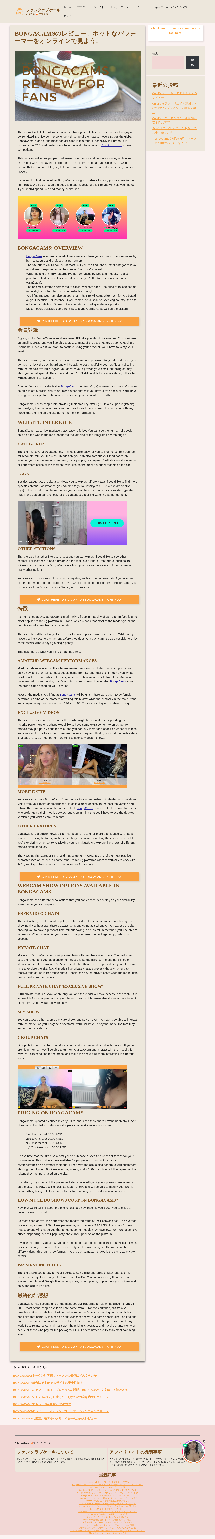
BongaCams (34, 256)
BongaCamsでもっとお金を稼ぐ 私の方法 (42, 1404)
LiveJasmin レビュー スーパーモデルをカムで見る (107, 1482)
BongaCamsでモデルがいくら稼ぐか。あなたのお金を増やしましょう (60, 1397)
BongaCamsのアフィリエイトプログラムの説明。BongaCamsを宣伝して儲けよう (70, 1389)
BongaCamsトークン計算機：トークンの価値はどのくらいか (55, 1375)
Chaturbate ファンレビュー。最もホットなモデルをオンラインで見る (107, 1498)
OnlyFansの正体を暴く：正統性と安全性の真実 (108, 1514)
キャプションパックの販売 (171, 7)
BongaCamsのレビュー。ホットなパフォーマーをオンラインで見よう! (61, 1411)
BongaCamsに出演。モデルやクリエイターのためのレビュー (55, 1418)
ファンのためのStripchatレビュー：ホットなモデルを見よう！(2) (107, 1504)
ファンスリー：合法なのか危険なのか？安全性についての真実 (107, 1525)
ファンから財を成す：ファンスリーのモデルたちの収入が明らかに (107, 1528)
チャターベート (111, 145)
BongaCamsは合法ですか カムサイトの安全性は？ (48, 1382)
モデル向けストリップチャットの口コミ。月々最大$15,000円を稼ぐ (108, 1506)
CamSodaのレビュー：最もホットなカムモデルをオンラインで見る (108, 1490)
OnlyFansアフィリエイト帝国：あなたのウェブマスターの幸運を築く (174, 108)
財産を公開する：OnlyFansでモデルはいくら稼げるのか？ (107, 1522)
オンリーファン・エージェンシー (129, 7)
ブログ (81, 7)
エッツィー (69, 16)
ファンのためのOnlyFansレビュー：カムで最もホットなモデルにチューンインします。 (107, 1531)
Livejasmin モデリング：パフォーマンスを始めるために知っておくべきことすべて (107, 1485)
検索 (155, 53)
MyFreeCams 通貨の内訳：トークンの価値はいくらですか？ (107, 1520)
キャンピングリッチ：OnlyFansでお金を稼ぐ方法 (107, 1517)
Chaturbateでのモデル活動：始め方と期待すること (107, 1501)
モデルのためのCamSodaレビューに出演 (107, 1487)
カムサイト (97, 7)
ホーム (67, 7)
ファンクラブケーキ (43, 10)
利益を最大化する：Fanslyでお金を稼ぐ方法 (107, 1533)
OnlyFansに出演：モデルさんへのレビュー (108, 1509)
